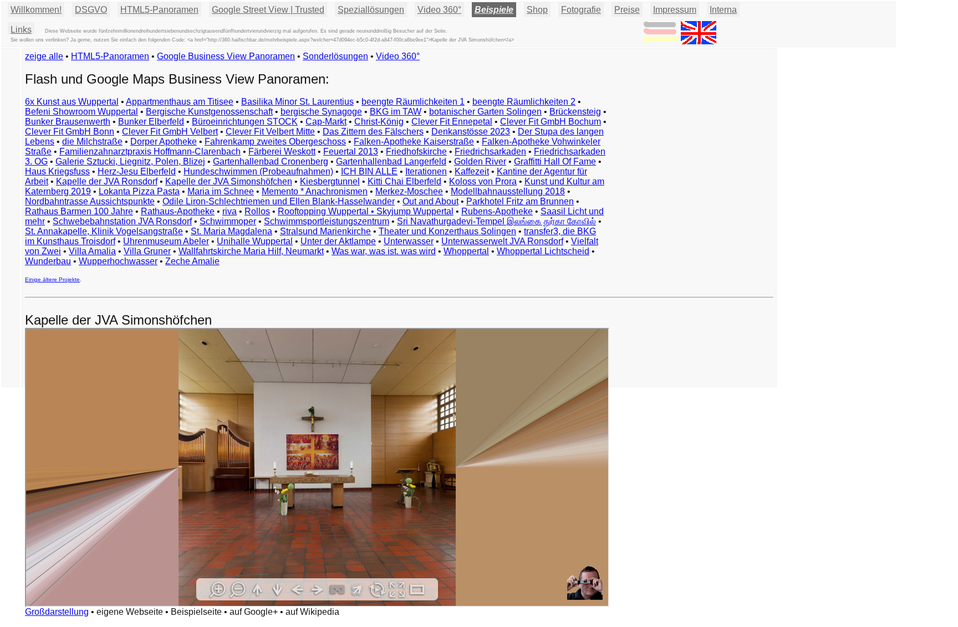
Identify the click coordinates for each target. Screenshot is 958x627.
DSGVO (91, 9)
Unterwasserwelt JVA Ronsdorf (502, 241)
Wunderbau (48, 261)
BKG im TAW (395, 111)
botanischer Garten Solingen (485, 111)
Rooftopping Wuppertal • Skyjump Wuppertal (365, 211)
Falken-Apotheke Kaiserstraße (414, 141)
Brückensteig (575, 111)
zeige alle (44, 56)
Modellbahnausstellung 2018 (508, 191)
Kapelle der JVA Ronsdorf (106, 181)
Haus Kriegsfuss (57, 171)
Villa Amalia (92, 251)
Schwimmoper (228, 221)
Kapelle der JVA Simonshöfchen (228, 181)
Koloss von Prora (483, 181)
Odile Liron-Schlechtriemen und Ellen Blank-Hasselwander (278, 201)
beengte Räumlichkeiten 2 (523, 101)
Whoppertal (466, 251)
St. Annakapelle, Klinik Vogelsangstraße (104, 231)
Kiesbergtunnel (330, 181)
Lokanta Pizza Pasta (139, 191)
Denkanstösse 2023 (470, 131)
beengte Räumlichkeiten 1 (413, 101)
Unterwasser (409, 241)
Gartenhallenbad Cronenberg (270, 161)
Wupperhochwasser (118, 261)
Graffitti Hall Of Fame (555, 161)
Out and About (430, 201)
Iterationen (426, 171)
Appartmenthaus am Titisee (179, 101)
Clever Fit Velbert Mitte (270, 131)
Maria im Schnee (220, 191)
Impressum (674, 9)
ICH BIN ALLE (369, 171)
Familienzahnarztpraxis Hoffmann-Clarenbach (150, 151)
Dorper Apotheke (163, 141)
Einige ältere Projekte (52, 279)
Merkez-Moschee (409, 191)
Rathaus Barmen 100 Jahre (79, 211)
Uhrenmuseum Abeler (166, 241)
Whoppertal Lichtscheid (543, 251)
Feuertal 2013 (350, 151)
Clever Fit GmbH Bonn (69, 131)
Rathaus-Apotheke (178, 211)
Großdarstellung (57, 611)
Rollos (257, 211)
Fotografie (581, 9)
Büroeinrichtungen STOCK (245, 121)
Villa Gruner (147, 251)
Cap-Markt (325, 121)
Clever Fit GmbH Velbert (170, 131)
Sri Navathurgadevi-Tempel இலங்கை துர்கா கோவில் (496, 221)
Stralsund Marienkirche (325, 231)
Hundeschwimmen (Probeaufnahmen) (258, 171)
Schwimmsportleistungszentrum (326, 221)
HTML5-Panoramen (159, 9)
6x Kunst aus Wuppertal (72, 101)
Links (21, 29)
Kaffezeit (472, 171)
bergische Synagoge (321, 111)
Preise (627, 9)
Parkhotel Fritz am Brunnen (520, 201)
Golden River (480, 161)
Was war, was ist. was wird (384, 251)
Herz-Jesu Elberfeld (137, 171)
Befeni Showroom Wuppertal (81, 111)
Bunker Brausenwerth (67, 121)
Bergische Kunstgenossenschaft (209, 111)
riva (229, 211)
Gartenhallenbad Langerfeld (391, 161)
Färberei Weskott (281, 151)
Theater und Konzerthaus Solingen (447, 231)
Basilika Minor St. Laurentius (297, 101)
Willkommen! (36, 9)
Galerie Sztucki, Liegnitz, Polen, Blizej (130, 161)
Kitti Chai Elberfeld (404, 181)
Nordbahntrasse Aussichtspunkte (90, 201)
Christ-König (379, 121)
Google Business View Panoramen (226, 56)
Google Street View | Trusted (268, 9)
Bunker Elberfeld (151, 121)
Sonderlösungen (335, 56)
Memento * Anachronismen (315, 191)
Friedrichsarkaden (490, 151)
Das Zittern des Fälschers (373, 131)
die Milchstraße (92, 141)
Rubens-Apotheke (497, 211)
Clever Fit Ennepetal (451, 121)
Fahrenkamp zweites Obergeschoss (275, 141)
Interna (723, 9)
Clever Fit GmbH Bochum (550, 121)
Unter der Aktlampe (338, 241)
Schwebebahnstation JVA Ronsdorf (122, 221)
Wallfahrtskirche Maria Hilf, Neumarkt (251, 251)
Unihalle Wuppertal (255, 241)
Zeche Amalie (192, 261)
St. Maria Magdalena (231, 231)
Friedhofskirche (416, 151)
